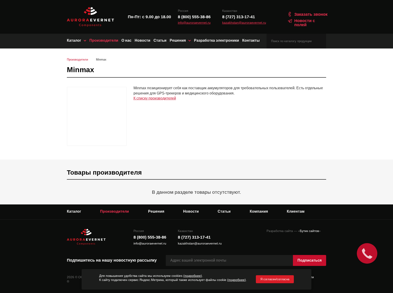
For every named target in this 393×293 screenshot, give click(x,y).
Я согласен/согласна (274, 279)
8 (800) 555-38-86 (194, 17)
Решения (178, 40)
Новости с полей (304, 23)
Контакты (251, 40)
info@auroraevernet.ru (194, 22)
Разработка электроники (216, 40)
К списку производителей (155, 98)
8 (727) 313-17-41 (238, 17)
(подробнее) (192, 276)
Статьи (160, 40)
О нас (126, 40)
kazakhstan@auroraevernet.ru (244, 22)
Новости (142, 40)
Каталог (74, 40)
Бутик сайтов (309, 231)
